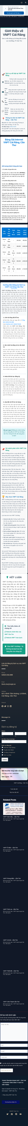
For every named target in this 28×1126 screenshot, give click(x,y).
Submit (5, 759)
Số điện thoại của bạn (9, 739)
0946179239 (13, 126)
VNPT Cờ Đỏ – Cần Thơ (10, 940)
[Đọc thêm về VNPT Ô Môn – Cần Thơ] (14, 835)
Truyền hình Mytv (9, 750)
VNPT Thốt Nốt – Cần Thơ (11, 971)
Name (3, 731)
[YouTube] (20, 1114)
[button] (25, 3)
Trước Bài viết (14, 789)
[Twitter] (7, 1114)
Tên (2, 736)
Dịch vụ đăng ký (7, 745)
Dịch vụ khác (7, 755)
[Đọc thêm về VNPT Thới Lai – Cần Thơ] (14, 896)
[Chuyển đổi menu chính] (21, 2)
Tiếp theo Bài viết (14, 792)
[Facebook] (12, 1114)
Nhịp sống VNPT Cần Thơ (10, 1095)
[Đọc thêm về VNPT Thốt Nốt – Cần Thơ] (14, 958)
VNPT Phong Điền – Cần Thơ (12, 878)
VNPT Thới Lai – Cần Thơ (11, 909)
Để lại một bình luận (5, 16)
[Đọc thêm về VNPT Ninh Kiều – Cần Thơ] (14, 809)
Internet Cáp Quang (9, 747)
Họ (15, 736)
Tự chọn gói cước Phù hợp (13, 13)
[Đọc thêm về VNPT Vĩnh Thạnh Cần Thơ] (14, 989)
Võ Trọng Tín (14, 1088)
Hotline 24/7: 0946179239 (13, 324)
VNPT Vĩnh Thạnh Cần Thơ (11, 1002)
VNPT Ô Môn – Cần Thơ (10, 847)
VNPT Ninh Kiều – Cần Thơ (11, 817)
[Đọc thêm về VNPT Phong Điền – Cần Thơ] (14, 865)
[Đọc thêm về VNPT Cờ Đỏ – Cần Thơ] (14, 927)
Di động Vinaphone (9, 752)
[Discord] (16, 1114)
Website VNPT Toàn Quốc (14, 637)
